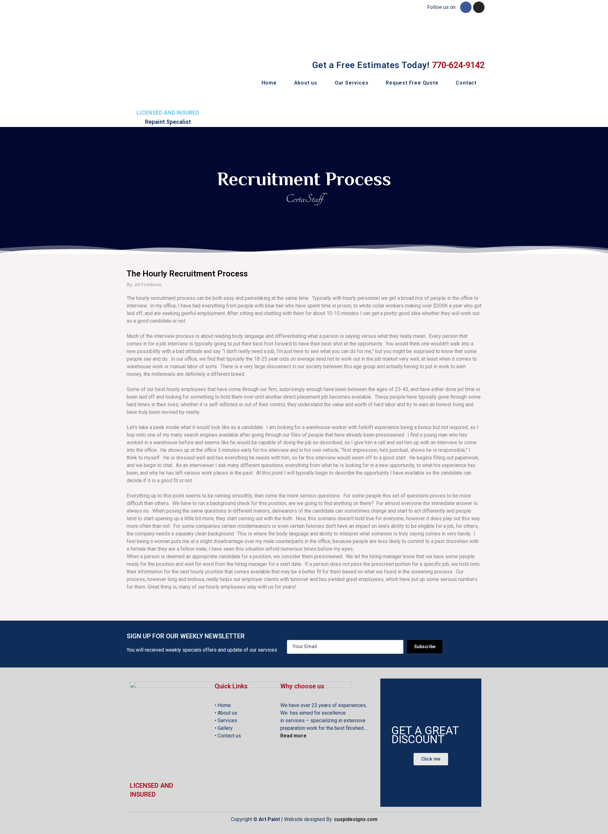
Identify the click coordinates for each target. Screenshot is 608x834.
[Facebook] (466, 7)
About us (305, 83)
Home (269, 83)
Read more (293, 736)
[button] (431, 759)
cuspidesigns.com (355, 819)
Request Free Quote (412, 83)
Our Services (352, 83)
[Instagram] (478, 7)
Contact (466, 83)
